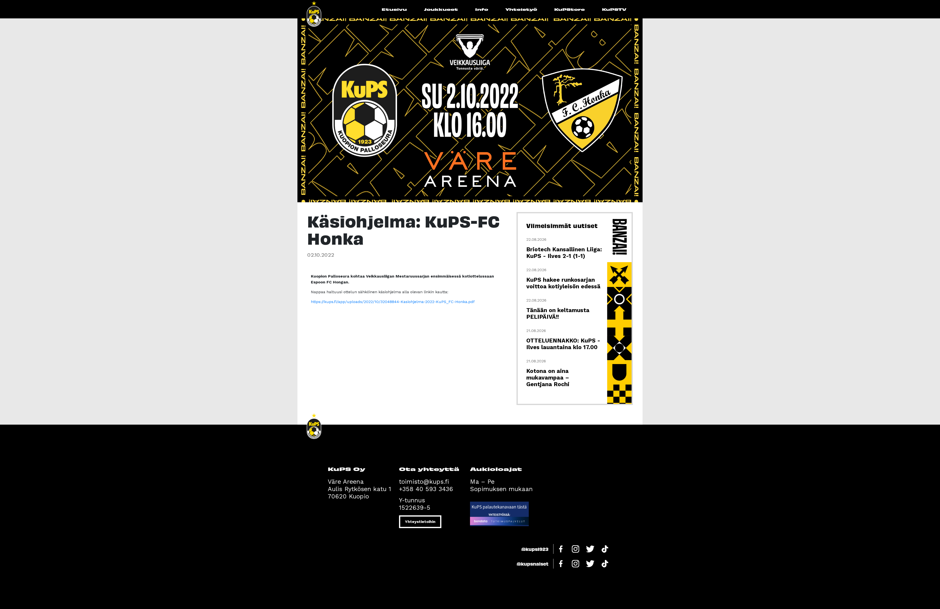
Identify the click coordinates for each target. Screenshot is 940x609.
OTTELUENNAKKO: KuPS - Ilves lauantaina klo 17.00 (563, 344)
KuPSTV (614, 9)
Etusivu (394, 9)
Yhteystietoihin (420, 521)
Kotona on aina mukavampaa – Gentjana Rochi (547, 378)
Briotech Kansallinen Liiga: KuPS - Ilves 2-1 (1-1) (564, 252)
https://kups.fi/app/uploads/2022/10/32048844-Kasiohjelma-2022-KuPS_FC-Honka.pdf (393, 301)
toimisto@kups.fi (424, 481)
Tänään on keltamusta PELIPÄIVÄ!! (557, 313)
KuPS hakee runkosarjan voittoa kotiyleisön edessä (563, 283)
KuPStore (569, 9)
